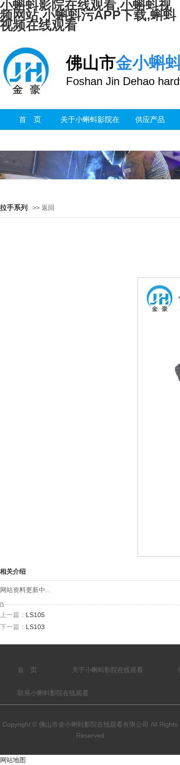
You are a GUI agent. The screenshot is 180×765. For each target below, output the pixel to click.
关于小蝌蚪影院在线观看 (90, 130)
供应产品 (150, 119)
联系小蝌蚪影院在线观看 (53, 693)
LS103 (35, 626)
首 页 (30, 119)
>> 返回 (43, 207)
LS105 (35, 614)
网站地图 (13, 760)
